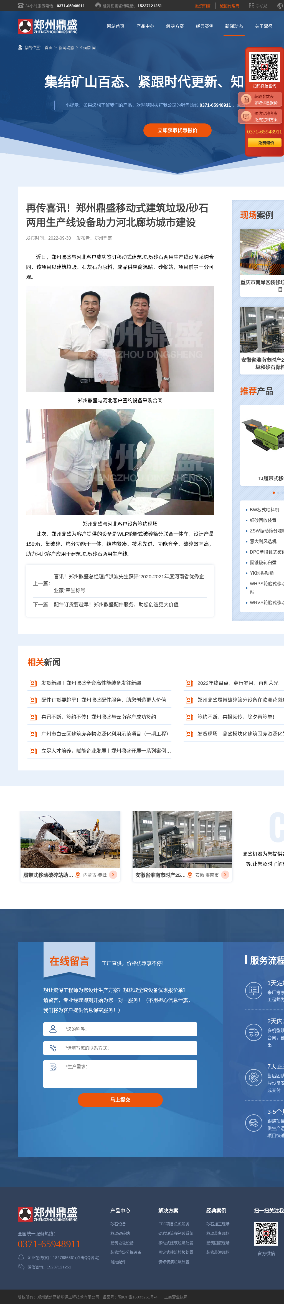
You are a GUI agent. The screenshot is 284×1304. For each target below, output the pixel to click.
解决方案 (175, 26)
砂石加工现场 (218, 1224)
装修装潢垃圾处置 (173, 1262)
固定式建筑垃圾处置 (175, 1252)
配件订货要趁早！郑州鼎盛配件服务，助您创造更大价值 (116, 605)
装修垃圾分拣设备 (125, 1252)
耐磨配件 (118, 1262)
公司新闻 (88, 47)
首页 (48, 47)
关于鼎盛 (264, 26)
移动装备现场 (218, 1233)
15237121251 (150, 6)
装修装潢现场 (218, 1252)
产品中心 (145, 26)
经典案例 (205, 26)
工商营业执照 (175, 1297)
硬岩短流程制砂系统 (175, 1233)
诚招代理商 (229, 6)
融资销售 (203, 6)
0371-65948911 (71, 6)
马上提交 (120, 1100)
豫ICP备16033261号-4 (138, 1297)
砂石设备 (118, 1224)
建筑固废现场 (218, 1243)
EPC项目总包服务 (173, 1224)
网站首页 (116, 26)
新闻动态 (234, 26)
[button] (274, 493)
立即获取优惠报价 (177, 130)
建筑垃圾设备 (122, 1243)
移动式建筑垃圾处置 (175, 1243)
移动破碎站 (120, 1233)
